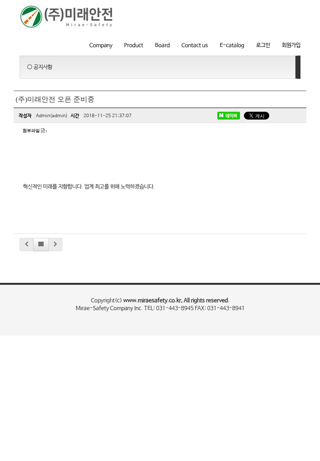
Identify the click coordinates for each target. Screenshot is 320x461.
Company (100, 45)
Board (162, 45)
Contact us (194, 45)
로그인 (263, 45)
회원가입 (291, 45)
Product (133, 45)
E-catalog (232, 45)
